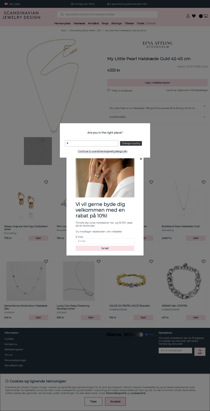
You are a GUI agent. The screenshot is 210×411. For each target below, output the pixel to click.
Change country (131, 143)
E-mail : (80, 236)
